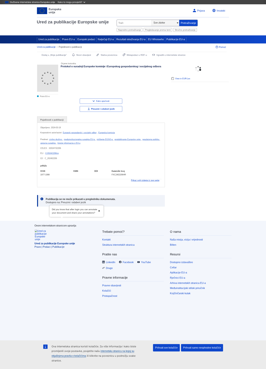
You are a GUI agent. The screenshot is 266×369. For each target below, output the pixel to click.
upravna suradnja (48, 143)
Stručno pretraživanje (185, 30)
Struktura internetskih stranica (118, 245)
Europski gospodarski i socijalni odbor (80, 132)
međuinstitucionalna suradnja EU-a (79, 139)
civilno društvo (56, 139)
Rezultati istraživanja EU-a (130, 39)
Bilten (173, 245)
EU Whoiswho (156, 39)
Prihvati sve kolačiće (166, 347)
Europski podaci (86, 39)
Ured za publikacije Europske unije (73, 22)
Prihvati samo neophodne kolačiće (202, 347)
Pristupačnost (109, 296)
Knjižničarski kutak (180, 293)
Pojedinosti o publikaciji (52, 120)
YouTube (146, 262)
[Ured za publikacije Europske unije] (49, 10)
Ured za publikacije (48, 39)
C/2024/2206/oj (52, 153)
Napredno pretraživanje (129, 30)
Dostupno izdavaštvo (181, 262)
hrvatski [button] (221, 10)
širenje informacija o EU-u (68, 143)
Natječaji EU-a (106, 39)
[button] (99, 211)
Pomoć (222, 47)
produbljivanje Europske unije (128, 139)
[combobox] (134, 23)
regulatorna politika (151, 139)
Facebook (128, 262)
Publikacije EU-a (175, 39)
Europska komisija (106, 132)
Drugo (109, 268)
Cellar (173, 267)
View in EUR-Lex (182, 78)
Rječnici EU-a (177, 277)
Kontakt (106, 239)
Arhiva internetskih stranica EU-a (188, 283)
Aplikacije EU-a (178, 272)
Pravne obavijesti (111, 285)
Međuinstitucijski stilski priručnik (187, 288)
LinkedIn (110, 262)
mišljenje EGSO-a (105, 139)
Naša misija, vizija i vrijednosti (186, 239)
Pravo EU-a (68, 39)
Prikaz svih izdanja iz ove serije (145, 180)
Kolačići (106, 290)
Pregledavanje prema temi (158, 30)
